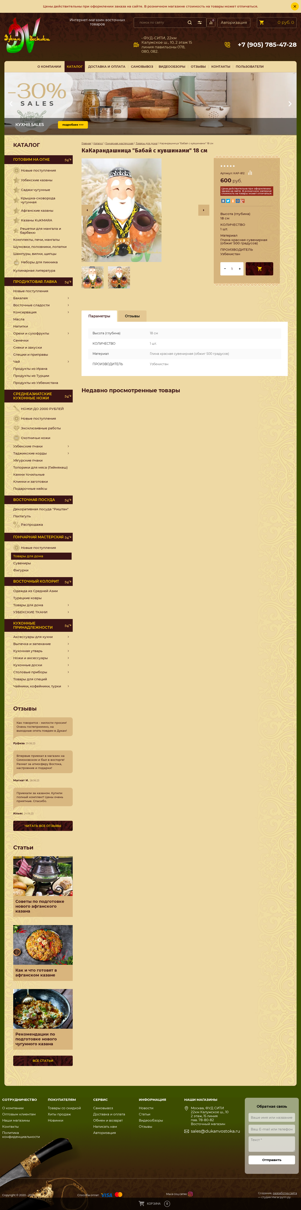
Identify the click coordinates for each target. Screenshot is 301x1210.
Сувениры (22, 563)
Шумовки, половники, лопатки (40, 247)
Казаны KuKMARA (36, 220)
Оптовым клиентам (19, 1114)
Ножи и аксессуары (30, 658)
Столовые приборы (30, 672)
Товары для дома (28, 605)
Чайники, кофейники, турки (37, 686)
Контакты (10, 1126)
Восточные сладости (31, 305)
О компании (13, 1108)
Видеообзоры (151, 1120)
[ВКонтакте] (223, 201)
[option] (145, 210)
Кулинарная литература (34, 270)
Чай (16, 361)
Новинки (55, 1120)
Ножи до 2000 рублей (42, 409)
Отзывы (145, 1126)
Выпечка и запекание (32, 644)
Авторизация (234, 22)
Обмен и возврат (108, 1120)
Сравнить (250, 172)
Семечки (20, 340)
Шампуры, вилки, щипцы (34, 254)
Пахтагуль (22, 516)
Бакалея (20, 298)
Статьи (144, 1114)
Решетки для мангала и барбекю (40, 230)
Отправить (271, 1160)
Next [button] (203, 210)
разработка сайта (285, 1193)
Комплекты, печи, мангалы (36, 240)
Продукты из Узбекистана (35, 383)
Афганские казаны (37, 210)
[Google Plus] (243, 201)
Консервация (25, 312)
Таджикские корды (30, 453)
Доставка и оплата (109, 1114)
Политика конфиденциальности (21, 1135)
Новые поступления (38, 170)
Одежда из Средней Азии (35, 591)
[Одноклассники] (233, 201)
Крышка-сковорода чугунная (38, 200)
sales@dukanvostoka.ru (215, 1131)
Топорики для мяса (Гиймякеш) (40, 467)
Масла (18, 319)
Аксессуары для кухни (33, 637)
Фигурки (20, 570)
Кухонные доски (27, 665)
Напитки (20, 326)
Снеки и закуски (27, 347)
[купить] (259, 268)
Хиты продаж (59, 1114)
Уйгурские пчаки (28, 460)
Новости (146, 1108)
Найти (189, 23)
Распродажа (32, 524)
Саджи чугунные (35, 190)
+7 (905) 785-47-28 (267, 44)
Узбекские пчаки (28, 446)
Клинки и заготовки (30, 481)
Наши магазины (16, 1120)
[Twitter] (228, 201)
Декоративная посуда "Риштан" (41, 509)
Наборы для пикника (39, 262)
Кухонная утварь (28, 651)
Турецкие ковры (27, 598)
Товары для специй (30, 679)
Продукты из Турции (31, 376)
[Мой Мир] (238, 201)
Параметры (99, 316)
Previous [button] (87, 210)
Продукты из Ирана (30, 369)
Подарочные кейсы (30, 488)
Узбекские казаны (36, 180)
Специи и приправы (30, 354)
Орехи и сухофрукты (31, 333)
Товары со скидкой (64, 1108)
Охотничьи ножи (35, 438)
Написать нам (105, 1126)
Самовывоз (57, 21)
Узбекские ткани (30, 612)
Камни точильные (29, 474)
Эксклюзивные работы (41, 428)
